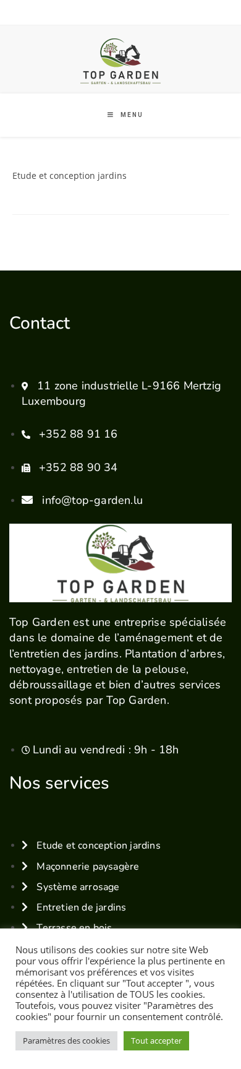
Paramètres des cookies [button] (66, 1040)
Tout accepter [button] (156, 1040)
